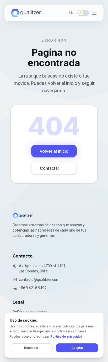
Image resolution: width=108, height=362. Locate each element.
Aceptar (77, 348)
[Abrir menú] (94, 13)
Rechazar (31, 348)
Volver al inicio (54, 151)
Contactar (49, 168)
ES (70, 13)
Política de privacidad (66, 336)
